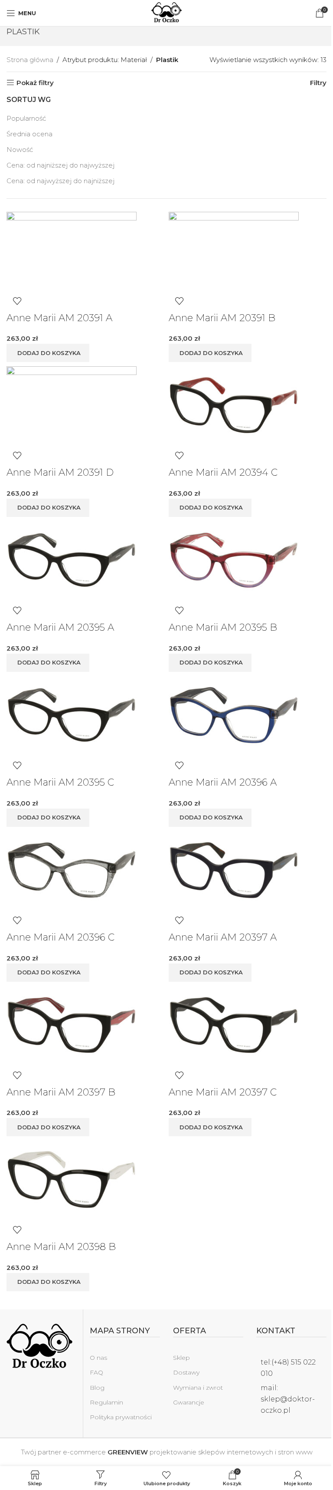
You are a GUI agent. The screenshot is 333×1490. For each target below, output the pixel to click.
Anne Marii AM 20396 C (60, 937)
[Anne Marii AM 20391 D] (72, 405)
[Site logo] (166, 12)
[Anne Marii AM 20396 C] (72, 869)
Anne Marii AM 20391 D (60, 472)
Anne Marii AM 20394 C (223, 472)
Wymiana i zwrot (198, 1387)
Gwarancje (188, 1402)
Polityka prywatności (121, 1417)
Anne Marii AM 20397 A (223, 937)
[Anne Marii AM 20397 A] (234, 869)
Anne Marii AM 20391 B (222, 318)
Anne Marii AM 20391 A (59, 318)
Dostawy (186, 1372)
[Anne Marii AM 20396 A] (234, 714)
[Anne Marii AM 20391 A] (72, 250)
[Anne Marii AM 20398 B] (72, 1179)
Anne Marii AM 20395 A (60, 627)
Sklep (181, 1358)
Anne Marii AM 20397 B (61, 1092)
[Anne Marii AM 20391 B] (234, 250)
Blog (97, 1387)
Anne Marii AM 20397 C (223, 1092)
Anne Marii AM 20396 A (223, 782)
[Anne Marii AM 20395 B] (234, 560)
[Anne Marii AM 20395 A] (72, 560)
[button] (48, 353)
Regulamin (106, 1402)
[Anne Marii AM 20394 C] (234, 405)
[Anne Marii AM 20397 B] (72, 1024)
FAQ (96, 1372)
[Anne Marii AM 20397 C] (234, 1024)
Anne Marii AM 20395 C (60, 782)
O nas (98, 1358)
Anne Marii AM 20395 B (223, 627)
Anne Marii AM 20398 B (61, 1247)
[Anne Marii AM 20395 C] (72, 714)
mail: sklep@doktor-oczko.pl (288, 1399)
